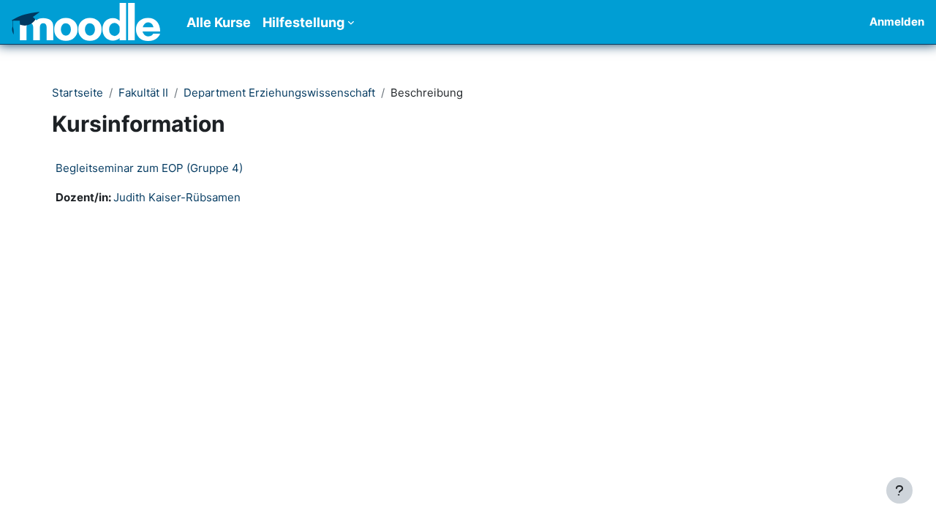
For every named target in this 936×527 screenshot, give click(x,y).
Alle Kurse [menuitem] (218, 22)
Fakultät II (143, 93)
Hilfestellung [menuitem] (303, 22)
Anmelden (896, 22)
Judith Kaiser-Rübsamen (177, 197)
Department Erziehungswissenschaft (279, 93)
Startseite (77, 93)
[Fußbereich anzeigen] (899, 490)
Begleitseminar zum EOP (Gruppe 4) (149, 168)
